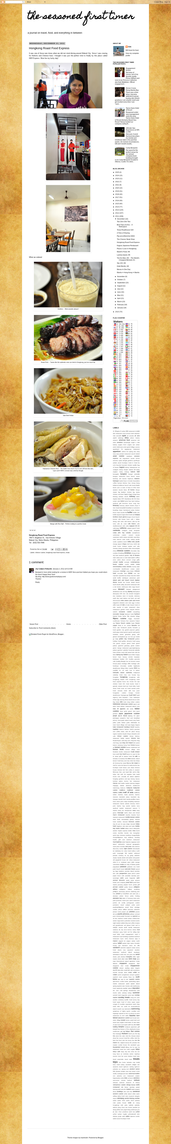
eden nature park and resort (130, 600)
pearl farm (129, 882)
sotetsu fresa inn (129, 977)
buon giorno (123, 517)
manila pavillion (131, 799)
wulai (129, 1103)
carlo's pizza (123, 537)
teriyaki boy (116, 1029)
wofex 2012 (130, 1100)
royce (122, 938)
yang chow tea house (125, 1107)
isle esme (130, 709)
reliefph (115, 927)
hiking (122, 668)
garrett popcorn (130, 630)
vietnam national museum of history (126, 1082)
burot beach (136, 517)
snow (130, 972)
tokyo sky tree (125, 1051)
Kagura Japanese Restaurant (127, 246)
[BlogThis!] (59, 549)
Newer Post (34, 624)
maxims (128, 815)
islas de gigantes (119, 709)
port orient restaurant (133, 900)
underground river (122, 1073)
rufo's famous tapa (131, 938)
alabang (120, 438)
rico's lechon (128, 929)
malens (115, 792)
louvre (115, 776)
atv (120, 458)
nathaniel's (121, 844)
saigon (129, 941)
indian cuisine (135, 702)
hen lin (128, 661)
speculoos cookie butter (120, 981)
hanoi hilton (131, 654)
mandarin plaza (124, 797)
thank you (131, 1033)
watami (128, 1089)
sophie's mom (117, 977)
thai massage (117, 1033)
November (121, 276)
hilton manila (129, 668)
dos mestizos (117, 596)
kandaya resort (129, 727)
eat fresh (131, 598)
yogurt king (126, 1109)
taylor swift (127, 1024)
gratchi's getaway (124, 645)
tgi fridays (126, 1031)
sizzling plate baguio (132, 968)
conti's (127, 564)
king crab (119, 743)
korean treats (118, 749)
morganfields (136, 835)
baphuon (130, 478)
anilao (138, 444)
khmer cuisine (122, 736)
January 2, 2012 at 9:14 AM (62, 569)
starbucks (120, 988)
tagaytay (132, 1015)
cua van (137, 573)
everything (136, 612)
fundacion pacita (126, 627)
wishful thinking (129, 1098)
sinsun (122, 968)
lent (124, 770)
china (114, 551)
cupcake (115, 575)
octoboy (120, 855)
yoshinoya (134, 1109)
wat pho (123, 1089)
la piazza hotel (127, 756)
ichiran (115, 699)
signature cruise (134, 961)
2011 (117, 216)
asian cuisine (118, 456)
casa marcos (117, 539)
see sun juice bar (129, 954)
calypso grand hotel (133, 528)
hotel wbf (127, 690)
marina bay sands (123, 806)
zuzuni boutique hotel (123, 1118)
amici (114, 442)
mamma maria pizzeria (126, 794)
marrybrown (128, 810)
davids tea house (124, 582)
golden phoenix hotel (129, 641)
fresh (133, 623)
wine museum (129, 1096)
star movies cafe (128, 986)
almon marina (135, 438)
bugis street (125, 514)
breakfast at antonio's (133, 508)
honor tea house (127, 681)
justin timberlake (132, 722)
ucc (120, 1069)
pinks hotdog (135, 896)
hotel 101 (122, 684)
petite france (128, 887)
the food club (120, 1040)
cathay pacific (135, 539)
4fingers (117, 431)
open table (130, 862)
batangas (116, 481)
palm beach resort (118, 869)
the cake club (123, 1036)
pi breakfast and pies (128, 893)
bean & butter (128, 481)
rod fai (130, 932)
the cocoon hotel (121, 1038)
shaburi (123, 957)
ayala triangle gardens (126, 460)
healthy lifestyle (121, 661)
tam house (133, 1018)
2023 (117, 179)
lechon (135, 765)
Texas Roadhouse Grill (125, 230)
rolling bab (136, 932)
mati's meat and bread (132, 812)
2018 (117, 194)
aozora (137, 447)
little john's (132, 772)
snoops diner (122, 972)
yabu (126, 1105)
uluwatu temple (120, 1071)
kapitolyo (116, 729)
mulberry (130, 837)
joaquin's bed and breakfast (130, 718)
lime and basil (124, 772)
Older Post (103, 624)
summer (136, 993)
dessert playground (133, 589)
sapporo (128, 947)
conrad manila (118, 562)
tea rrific (133, 1024)
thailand (125, 1034)
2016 (117, 200)
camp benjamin (134, 530)
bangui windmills (134, 474)
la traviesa (121, 758)
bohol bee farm (129, 501)
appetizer (117, 451)
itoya (121, 711)
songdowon (125, 974)
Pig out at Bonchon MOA (126, 236)
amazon (115, 440)
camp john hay (119, 532)
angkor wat (131, 444)
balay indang (124, 472)
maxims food (135, 815)
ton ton (137, 1051)
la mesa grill (117, 756)
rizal (138, 929)
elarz (138, 607)
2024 (117, 175)
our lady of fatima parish (132, 864)
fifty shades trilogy (133, 616)
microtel (132, 824)
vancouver (116, 1080)
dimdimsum (116, 591)
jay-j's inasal (122, 715)
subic (119, 993)
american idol (135, 440)
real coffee (131, 923)
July (119, 289)
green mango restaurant (121, 648)
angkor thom (122, 444)
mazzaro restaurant (119, 817)
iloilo (121, 702)
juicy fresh (136, 720)
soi (139, 972)
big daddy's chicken (125, 492)
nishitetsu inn (119, 851)
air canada (130, 435)
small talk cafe (128, 970)
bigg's (131, 494)
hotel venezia (117, 690)
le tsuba (130, 765)
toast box (123, 1049)
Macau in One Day (123, 269)
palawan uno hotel (133, 866)
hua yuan (136, 690)
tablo (127, 1015)
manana (115, 797)
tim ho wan (133, 1047)
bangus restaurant (119, 476)
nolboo (133, 851)
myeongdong (117, 842)
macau (115, 783)
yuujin (119, 1116)
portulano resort (118, 905)
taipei (138, 1015)
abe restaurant (117, 433)
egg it (133, 603)
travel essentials (118, 1059)
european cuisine (125, 612)
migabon (119, 826)
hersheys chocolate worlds (122, 666)
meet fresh (116, 819)
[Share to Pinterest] (66, 549)
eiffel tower (116, 605)
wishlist (137, 1098)
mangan (115, 799)
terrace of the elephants (128, 1029)
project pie (125, 911)
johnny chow (117, 720)
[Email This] (56, 549)
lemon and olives (128, 767)
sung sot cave (135, 997)
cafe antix (120, 521)
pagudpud (116, 866)
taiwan (115, 1018)
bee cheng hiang (134, 483)
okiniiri (123, 858)
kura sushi (116, 754)
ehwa (138, 603)
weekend (136, 1091)
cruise (130, 573)
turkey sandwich (126, 1064)
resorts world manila (125, 927)
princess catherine (134, 909)
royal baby (116, 934)
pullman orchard (135, 914)
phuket (118, 893)
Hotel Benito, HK (123, 266)
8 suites (122, 431)
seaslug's (137, 952)
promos (132, 912)
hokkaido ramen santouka (122, 672)
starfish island (127, 988)
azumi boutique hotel (125, 463)
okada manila (117, 858)
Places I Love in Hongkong (126, 249)
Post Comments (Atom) (47, 628)
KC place (132, 731)
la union (128, 758)
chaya (124, 544)
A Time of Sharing (123, 233)
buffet (129, 512)
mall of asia (128, 792)
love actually (122, 776)
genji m (126, 632)
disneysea (116, 593)
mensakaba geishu (127, 819)
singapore (123, 963)
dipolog (130, 591)
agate (124, 436)
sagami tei (122, 941)
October (120, 280)
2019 (117, 191)
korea (133, 745)
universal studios (134, 1073)
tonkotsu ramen (128, 1054)
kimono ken (135, 738)
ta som (122, 1015)
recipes (137, 923)
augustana (126, 458)
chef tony (130, 544)
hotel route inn (122, 688)
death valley (120, 584)
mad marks (121, 783)
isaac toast (116, 706)
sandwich (116, 948)
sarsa (133, 947)
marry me (121, 810)
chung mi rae (136, 553)
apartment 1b (118, 449)
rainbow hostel (122, 918)
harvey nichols (128, 657)
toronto (115, 1056)
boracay (116, 505)
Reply (37, 582)
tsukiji (138, 1062)
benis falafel (136, 485)
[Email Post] (52, 549)
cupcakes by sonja (124, 575)
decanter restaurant (131, 584)
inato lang (126, 702)
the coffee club (132, 1038)
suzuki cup (120, 1009)
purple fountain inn (126, 916)
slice (122, 970)
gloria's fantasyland (119, 636)
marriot (115, 810)
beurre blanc (123, 490)
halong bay (119, 654)
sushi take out (118, 1006)
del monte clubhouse (121, 587)
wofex (114, 1100)
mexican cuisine (134, 821)
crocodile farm (122, 573)
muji (125, 837)
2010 (117, 312)
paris (122, 878)
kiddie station (125, 738)
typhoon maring (128, 1067)
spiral (127, 983)
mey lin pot (116, 824)
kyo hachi (123, 754)
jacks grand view (129, 711)
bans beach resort (133, 476)
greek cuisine (135, 645)
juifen (114, 722)
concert (128, 560)
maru (134, 810)
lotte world (136, 774)
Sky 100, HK (121, 263)
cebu (129, 542)
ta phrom (131, 1013)
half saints (128, 652)
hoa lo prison (135, 670)
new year (128, 846)
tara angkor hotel (122, 1022)
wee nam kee (128, 1091)
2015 (117, 204)
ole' (127, 860)
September (121, 283)
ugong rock (125, 1069)
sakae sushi (136, 941)
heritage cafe (135, 663)
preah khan (129, 907)
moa (134, 830)
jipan (138, 715)
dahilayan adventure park (131, 578)
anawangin (127, 442)
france (118, 623)
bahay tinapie (123, 469)
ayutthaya (136, 460)
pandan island (129, 871)
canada (128, 532)
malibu (120, 792)
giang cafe (136, 634)
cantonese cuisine (119, 535)
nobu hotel (127, 851)
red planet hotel (129, 925)
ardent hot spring (127, 451)
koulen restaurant (124, 752)
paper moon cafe (118, 875)
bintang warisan (118, 496)
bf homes (131, 490)
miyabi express (122, 830)
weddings (120, 1091)
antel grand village (129, 447)
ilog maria (116, 702)
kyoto (128, 754)
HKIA (135, 668)
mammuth (84, 1138)
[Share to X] (61, 549)
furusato (135, 627)
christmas (127, 553)
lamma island (135, 758)
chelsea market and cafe (131, 546)
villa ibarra (124, 1087)
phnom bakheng (131, 891)
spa (119, 979)
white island (128, 1094)
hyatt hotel (132, 695)
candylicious (136, 532)
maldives (122, 790)
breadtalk (123, 508)
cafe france (132, 524)
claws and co (120, 557)
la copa (133, 754)
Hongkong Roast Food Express (128, 242)
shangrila (129, 957)
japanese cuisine (132, 713)
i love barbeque (134, 697)
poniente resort (121, 900)
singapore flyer (134, 963)
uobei (122, 1078)
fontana (123, 621)
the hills (134, 1040)
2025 (117, 172)
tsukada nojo (131, 1062)
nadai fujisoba (126, 842)
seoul (138, 954)
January (120, 308)
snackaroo (136, 970)
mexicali (125, 821)
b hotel (134, 463)
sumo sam (131, 995)
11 (113, 431)
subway (124, 993)
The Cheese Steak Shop (126, 239)
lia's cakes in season (133, 770)
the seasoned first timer (80, 17)
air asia (137, 435)
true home (122, 1062)
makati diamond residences (130, 785)
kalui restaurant (118, 727)
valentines (136, 1078)
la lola (138, 754)
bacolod (118, 465)
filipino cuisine (119, 618)
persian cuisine (118, 887)
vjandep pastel (135, 1087)
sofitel (135, 972)
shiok (119, 959)
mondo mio (128, 833)
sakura (115, 943)
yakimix (131, 1105)
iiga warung (120, 699)
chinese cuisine (40, 552)
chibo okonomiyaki (134, 548)
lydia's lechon (123, 781)
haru (119, 657)
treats (68, 552)
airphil (114, 438)
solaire (115, 974)
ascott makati (135, 454)
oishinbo (137, 855)
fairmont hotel (129, 614)
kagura (137, 725)
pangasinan (123, 873)
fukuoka (134, 625)
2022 (117, 182)
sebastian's (116, 954)
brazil (117, 508)
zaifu (123, 1116)
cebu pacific (136, 541)
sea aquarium (128, 950)
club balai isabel (130, 557)
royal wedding (124, 936)
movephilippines (118, 837)
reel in (137, 925)
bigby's (126, 494)
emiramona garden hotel (121, 609)
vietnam (137, 1080)
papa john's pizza (134, 873)
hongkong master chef (120, 679)
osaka (122, 864)
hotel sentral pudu (134, 688)
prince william (122, 909)
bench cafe (128, 485)
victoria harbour (126, 1080)
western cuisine (118, 1094)
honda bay (136, 675)
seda (121, 954)
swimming (135, 1009)
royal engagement (127, 934)
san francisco (123, 945)
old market (129, 858)
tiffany (127, 1047)
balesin (133, 472)
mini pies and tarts (129, 826)
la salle (135, 756)
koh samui (136, 743)
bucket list (124, 512)
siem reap (132, 959)
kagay (133, 725)
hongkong (123, 677)
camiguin (124, 530)
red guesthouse (118, 925)
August (120, 286)
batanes (137, 478)
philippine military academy (130, 889)
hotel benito (130, 684)
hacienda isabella (134, 650)
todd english (131, 1049)
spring (115, 986)
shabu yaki (116, 957)
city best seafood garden (121, 555)
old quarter (136, 858)
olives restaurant (134, 860)
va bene (130, 1078)
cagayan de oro (134, 526)
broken (137, 510)
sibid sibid (125, 959)
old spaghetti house (119, 860)
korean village (130, 749)
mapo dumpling (129, 801)
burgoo (129, 517)
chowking (121, 553)
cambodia (116, 530)
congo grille (136, 560)
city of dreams (135, 555)
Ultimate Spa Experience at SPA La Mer (132, 130)
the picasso (133, 1042)
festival (115, 616)
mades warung (130, 783)
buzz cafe (130, 519)
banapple (116, 474)
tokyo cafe (116, 1051)
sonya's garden (135, 974)
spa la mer (124, 979)
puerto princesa (123, 914)
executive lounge (118, 614)
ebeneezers (116, 600)
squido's (119, 986)
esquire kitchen (135, 609)
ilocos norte (136, 699)
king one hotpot (127, 743)
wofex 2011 (121, 1100)
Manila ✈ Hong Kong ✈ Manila (128, 272)
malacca (122, 788)
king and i (128, 740)
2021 (117, 185)
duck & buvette (128, 596)
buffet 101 (136, 512)
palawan (123, 867)
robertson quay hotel (120, 932)
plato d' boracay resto (129, 898)
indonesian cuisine (127, 704)
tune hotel (116, 1064)
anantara (120, 442)
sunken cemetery (118, 1000)
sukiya (130, 993)
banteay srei (117, 478)
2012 (117, 213)
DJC (121, 593)
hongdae (115, 677)
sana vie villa (134, 945)
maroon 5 (136, 808)
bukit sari (132, 514)
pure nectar (116, 916)
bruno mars (116, 512)
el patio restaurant (128, 607)
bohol (122, 501)
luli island (130, 776)
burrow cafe (117, 519)
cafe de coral (122, 524)
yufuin (138, 1112)
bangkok (123, 474)
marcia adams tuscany (127, 803)
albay (127, 438)
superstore (129, 1004)
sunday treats (124, 997)
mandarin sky (135, 797)
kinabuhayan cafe (118, 740)
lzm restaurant (135, 781)
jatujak (115, 715)
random (133, 920)
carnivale (130, 537)
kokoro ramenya (118, 745)
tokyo (138, 1049)
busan (124, 519)
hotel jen (125, 686)
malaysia (129, 788)
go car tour (129, 636)
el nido (122, 605)
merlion (119, 821)
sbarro (120, 950)
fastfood (137, 614)
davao (115, 582)
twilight (134, 1064)
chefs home (117, 546)
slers (119, 970)
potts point (136, 905)
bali (138, 472)
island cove (136, 706)
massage (120, 812)
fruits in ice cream (124, 625)
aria (135, 451)
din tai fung (123, 591)
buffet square (117, 514)
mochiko (120, 833)
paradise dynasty (130, 875)
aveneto (115, 460)
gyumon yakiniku (123, 650)
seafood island (126, 952)
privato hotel (117, 911)
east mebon (123, 598)
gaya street (119, 632)
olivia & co (116, 862)
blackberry (128, 499)
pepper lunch (128, 884)
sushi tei (127, 1006)
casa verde (126, 539)
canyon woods (134, 535)
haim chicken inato (119, 652)
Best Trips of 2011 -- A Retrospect (125, 226)
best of (125, 487)
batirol (121, 481)
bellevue (121, 485)
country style (136, 566)
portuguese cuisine (133, 903)
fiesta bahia (122, 616)
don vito (125, 593)
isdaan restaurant (126, 706)
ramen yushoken (125, 920)
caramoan (116, 537)
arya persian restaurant (123, 454)
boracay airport (124, 505)
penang (120, 884)
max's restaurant (119, 815)
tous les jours (122, 1056)
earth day (116, 598)
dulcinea (137, 596)
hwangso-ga (124, 695)
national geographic (133, 844)
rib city (121, 929)
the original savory (123, 1042)
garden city (120, 630)
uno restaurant (128, 1076)
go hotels (137, 636)
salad (120, 943)
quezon (135, 916)
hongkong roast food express (55, 552)
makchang (116, 788)
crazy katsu (130, 571)
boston (132, 505)
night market (128, 848)
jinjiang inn (131, 715)
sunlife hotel (128, 1000)
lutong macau (135, 779)
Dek (129, 47)
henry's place (117, 663)
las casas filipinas (125, 763)
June (119, 292)
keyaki (125, 734)
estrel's (115, 612)
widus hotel (121, 1096)
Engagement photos (130, 69)
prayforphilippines (118, 907)
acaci (124, 433)
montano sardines (125, 835)
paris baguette (130, 878)
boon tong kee (134, 503)
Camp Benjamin (132, 148)
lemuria (120, 770)
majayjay (115, 785)
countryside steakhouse (121, 569)
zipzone (132, 1116)
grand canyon (121, 643)
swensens (128, 1009)
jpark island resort (127, 720)
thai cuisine (135, 1031)
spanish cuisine (134, 979)
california (123, 528)
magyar (137, 783)
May (119, 295)
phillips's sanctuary (119, 891)
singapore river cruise (121, 965)
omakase (124, 862)
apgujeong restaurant (132, 449)
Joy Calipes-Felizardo (43, 569)
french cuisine (126, 623)
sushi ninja (136, 1004)
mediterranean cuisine (132, 817)
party (132, 880)
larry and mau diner (127, 761)
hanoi (126, 655)
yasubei (135, 1107)
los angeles (128, 774)
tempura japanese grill (132, 1027)
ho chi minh (123, 670)
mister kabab (120, 828)
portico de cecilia (119, 903)
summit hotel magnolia (120, 995)
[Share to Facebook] (64, 549)
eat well (137, 598)
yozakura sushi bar (128, 1112)
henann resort (135, 661)
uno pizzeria (117, 1076)
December (121, 219)
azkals (115, 463)
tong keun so (117, 1054)
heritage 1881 (126, 663)
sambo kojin (126, 943)
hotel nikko (132, 686)
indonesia (116, 704)
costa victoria (126, 566)
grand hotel (131, 643)
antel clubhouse (118, 447)
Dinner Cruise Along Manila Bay (132, 89)
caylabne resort (122, 541)
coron (132, 564)
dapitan (137, 580)
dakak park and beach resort (123, 580)
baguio (122, 467)
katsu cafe (124, 731)
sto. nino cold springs (120, 990)
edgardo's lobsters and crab (122, 603)
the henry (128, 1040)
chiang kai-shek (123, 548)
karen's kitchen (124, 729)
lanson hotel (117, 761)
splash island (135, 983)
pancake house (130, 869)
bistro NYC (121, 499)
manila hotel (122, 799)
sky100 (115, 970)
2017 (117, 197)
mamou (137, 794)
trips (115, 1062)
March (119, 302)
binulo (126, 496)
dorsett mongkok (134, 593)
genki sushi (132, 632)
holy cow (127, 675)
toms (132, 1051)
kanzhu (137, 727)
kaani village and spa (123, 725)
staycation (136, 988)
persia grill (136, 884)
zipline (128, 1116)
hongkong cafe (134, 677)
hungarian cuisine (119, 693)
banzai (124, 478)
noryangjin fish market (125, 853)
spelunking (132, 981)
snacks (115, 972)
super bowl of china (124, 1002)
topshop (137, 1054)
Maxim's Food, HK (123, 252)
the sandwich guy (134, 1045)
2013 (117, 210)
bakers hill (132, 469)
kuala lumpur (135, 752)
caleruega (116, 528)
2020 (117, 188)
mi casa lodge (125, 824)
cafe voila (125, 526)
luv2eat (115, 781)
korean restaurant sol (133, 747)
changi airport (117, 544)
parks (127, 880)
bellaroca (115, 485)
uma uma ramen (131, 1071)
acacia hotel (130, 433)
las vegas (135, 763)
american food (124, 440)
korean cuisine (120, 747)
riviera (134, 929)
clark (114, 557)
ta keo (126, 1013)
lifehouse (115, 772)
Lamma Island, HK (123, 255)
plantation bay (117, 898)
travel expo (128, 1059)
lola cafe (120, 774)
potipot (128, 905)
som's (119, 974)
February (120, 305)
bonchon (125, 503)
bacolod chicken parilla (129, 465)
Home (68, 624)
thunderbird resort (119, 1047)
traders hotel (132, 1056)
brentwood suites (129, 510)
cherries (115, 548)
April (119, 298)
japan (121, 713)
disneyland (136, 591)
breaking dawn (118, 510)
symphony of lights (119, 1011)
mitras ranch (129, 828)
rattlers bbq (124, 923)
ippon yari (136, 704)
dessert (121, 589)
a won (138, 431)
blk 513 (134, 499)
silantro (115, 963)
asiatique (129, 456)
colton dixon (121, 560)
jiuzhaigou (116, 718)
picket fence (124, 896)
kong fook (127, 745)
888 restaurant (130, 431)
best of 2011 (132, 487)
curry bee (133, 575)
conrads (126, 562)
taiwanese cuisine (124, 1018)
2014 (117, 207)
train (138, 1056)
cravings (123, 571)
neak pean (116, 846)
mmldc (130, 830)
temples (121, 1027)
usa (125, 1078)
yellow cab (119, 1109)
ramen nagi (116, 920)
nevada (122, 846)
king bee (134, 740)
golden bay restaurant (126, 639)
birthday (132, 496)
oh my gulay (129, 855)
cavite (114, 541)
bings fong (136, 494)
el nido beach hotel (131, 605)
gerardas (128, 634)
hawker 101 (124, 659)
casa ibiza (136, 537)
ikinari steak (128, 699)
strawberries (132, 990)
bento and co (117, 487)
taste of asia (132, 1022)
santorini (123, 947)
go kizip (115, 639)
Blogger (100, 1138)
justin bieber (121, 722)
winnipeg (120, 1098)
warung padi (117, 1089)
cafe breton (128, 521)
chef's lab (136, 544)
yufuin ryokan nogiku (120, 1114)
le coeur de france (121, 765)
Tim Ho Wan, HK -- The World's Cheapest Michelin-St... (128, 259)
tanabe (123, 1020)
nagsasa (133, 842)
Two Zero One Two (123, 222)
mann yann (120, 801)
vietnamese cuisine (119, 1085)
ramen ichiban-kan (134, 918)
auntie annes (135, 458)
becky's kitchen (122, 483)
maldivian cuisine (133, 790)
